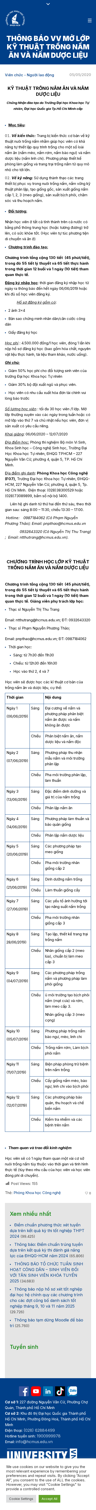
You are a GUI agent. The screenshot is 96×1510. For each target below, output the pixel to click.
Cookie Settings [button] (21, 1499)
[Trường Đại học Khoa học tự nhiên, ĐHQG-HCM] (15, 18)
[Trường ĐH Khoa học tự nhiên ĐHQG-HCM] (24, 1391)
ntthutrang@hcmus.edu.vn (38, 620)
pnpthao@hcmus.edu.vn (36, 638)
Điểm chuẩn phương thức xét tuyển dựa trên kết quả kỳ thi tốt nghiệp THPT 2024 (47, 1230)
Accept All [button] (49, 1499)
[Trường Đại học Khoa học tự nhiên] (48, 1391)
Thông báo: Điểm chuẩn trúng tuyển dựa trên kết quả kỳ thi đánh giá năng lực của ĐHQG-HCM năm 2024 (46, 1250)
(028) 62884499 (39, 1430)
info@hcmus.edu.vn (34, 1441)
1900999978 (49, 1435)
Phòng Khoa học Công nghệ (37, 1192)
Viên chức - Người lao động (29, 75)
